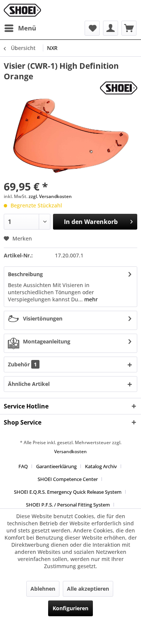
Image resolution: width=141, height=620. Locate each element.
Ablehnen (42, 588)
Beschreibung (25, 274)
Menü (27, 28)
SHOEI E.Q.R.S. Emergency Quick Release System (67, 491)
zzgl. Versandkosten (50, 196)
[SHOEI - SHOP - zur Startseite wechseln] (22, 10)
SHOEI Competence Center (68, 479)
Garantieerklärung (56, 466)
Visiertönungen (42, 318)
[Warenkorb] (128, 28)
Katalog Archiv (101, 466)
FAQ (23, 466)
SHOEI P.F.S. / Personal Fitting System (68, 504)
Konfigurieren (70, 608)
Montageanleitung (46, 341)
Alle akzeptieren (88, 588)
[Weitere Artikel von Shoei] (118, 88)
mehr (90, 299)
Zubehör (22, 364)
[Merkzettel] (92, 28)
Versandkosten (70, 451)
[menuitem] (20, 28)
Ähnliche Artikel (29, 383)
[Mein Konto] (110, 28)
